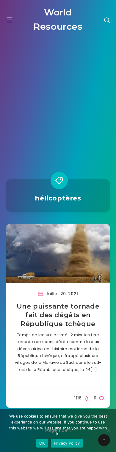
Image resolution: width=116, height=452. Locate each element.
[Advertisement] (58, 101)
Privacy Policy (67, 443)
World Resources (57, 19)
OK (42, 443)
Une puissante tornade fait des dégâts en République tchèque (58, 315)
